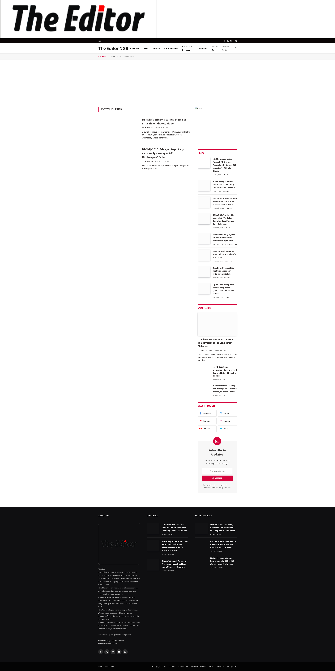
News (146, 48)
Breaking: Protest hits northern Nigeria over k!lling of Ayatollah (223, 271)
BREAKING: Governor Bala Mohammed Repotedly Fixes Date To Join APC (225, 201)
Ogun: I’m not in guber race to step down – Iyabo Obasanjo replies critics (223, 289)
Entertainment (171, 48)
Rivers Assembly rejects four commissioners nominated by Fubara (224, 237)
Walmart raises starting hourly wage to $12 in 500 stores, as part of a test (225, 388)
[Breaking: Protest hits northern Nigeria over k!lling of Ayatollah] (204, 271)
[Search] (236, 40)
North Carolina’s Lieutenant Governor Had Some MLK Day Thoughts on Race (225, 371)
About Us (214, 48)
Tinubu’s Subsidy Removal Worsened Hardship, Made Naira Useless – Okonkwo (174, 564)
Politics (156, 48)
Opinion (203, 48)
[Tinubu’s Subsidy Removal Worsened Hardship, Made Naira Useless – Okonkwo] (153, 565)
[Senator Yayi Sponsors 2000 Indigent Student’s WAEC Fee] (204, 255)
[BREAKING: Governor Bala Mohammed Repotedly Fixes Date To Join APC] (204, 202)
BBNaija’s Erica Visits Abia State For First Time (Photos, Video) (164, 121)
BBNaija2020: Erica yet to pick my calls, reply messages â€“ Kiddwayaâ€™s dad (163, 153)
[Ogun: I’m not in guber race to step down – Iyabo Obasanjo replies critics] (204, 288)
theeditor (148, 128)
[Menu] (100, 41)
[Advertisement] (167, 83)
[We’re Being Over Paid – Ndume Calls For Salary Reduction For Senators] (204, 185)
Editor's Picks (231, 244)
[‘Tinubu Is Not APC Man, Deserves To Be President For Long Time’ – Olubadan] (217, 324)
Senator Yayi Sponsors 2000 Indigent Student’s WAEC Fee (224, 254)
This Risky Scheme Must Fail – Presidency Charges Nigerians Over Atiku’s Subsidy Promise (175, 546)
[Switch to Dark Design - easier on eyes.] (235, 48)
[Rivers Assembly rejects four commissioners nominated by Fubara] (204, 238)
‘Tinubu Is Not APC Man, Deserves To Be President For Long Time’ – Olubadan (216, 343)
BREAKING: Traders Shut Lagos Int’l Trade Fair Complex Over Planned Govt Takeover (224, 219)
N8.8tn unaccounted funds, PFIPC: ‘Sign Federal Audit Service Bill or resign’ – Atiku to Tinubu (224, 165)
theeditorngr (206, 350)
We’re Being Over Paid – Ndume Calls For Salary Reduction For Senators (224, 184)
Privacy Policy (225, 48)
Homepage (134, 48)
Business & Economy (187, 48)
